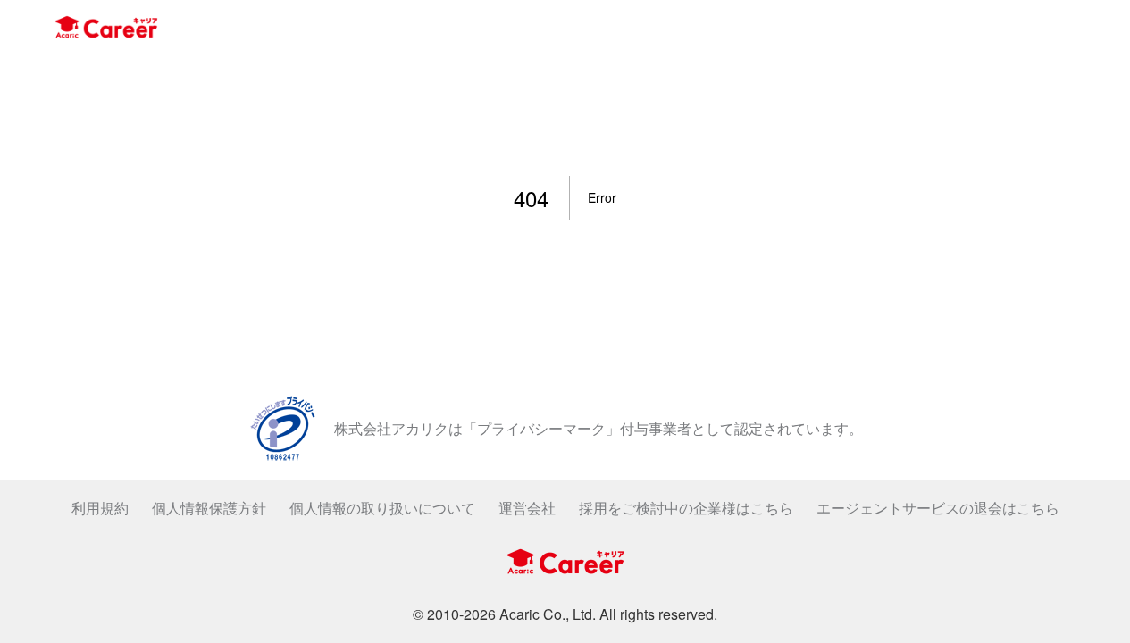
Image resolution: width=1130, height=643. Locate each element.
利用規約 (100, 507)
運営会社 (527, 507)
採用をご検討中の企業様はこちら (686, 507)
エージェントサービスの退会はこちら (937, 507)
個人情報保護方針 (209, 507)
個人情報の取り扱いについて (382, 507)
